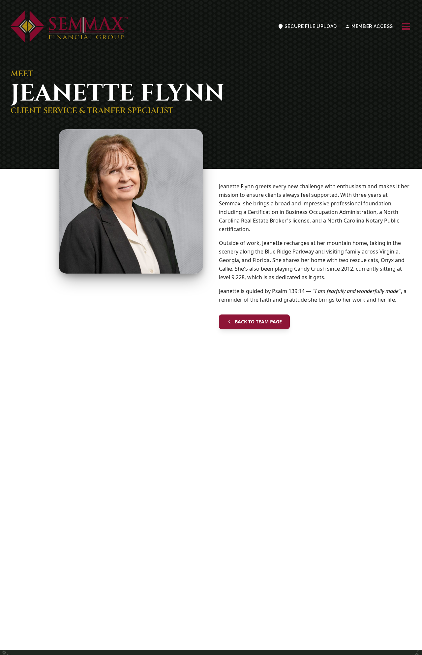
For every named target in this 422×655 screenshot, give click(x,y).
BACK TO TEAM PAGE (258, 321)
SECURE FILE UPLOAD (310, 26)
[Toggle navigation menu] (406, 26)
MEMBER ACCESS (371, 26)
